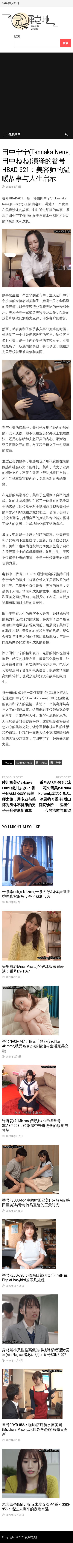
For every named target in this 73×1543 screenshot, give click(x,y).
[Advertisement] (36, 91)
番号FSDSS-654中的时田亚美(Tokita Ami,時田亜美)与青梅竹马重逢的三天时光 (36, 1202)
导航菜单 (14, 134)
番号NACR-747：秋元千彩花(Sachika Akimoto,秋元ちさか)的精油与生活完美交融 (35, 1046)
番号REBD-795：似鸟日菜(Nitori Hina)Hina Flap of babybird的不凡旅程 (35, 1277)
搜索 (17, 36)
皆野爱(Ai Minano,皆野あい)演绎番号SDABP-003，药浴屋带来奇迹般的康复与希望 (35, 1126)
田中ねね (41, 762)
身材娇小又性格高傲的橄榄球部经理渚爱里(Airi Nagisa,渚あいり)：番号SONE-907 (35, 1352)
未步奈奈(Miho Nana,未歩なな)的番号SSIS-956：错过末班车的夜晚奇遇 (36, 1506)
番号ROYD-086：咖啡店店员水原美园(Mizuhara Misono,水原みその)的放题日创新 (35, 1429)
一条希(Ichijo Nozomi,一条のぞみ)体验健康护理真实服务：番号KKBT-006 (36, 894)
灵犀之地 (31, 1537)
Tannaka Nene (24, 762)
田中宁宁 (55, 762)
